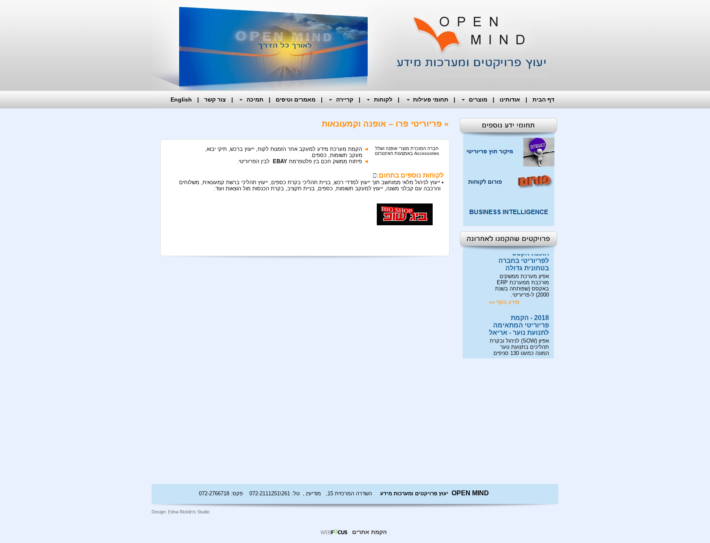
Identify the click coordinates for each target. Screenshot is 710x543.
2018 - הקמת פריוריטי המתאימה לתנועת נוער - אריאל (519, 320)
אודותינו (510, 99)
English (181, 99)
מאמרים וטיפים (296, 99)
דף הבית (543, 99)
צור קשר (215, 99)
